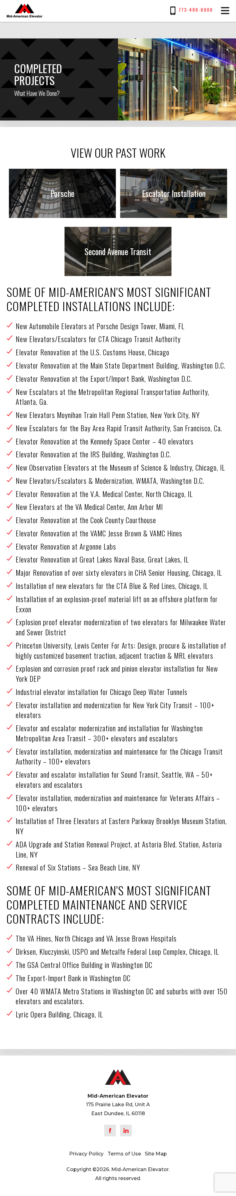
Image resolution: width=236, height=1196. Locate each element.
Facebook (110, 1130)
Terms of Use (124, 1154)
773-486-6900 (196, 10)
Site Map (156, 1154)
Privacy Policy (86, 1154)
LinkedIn (126, 1130)
